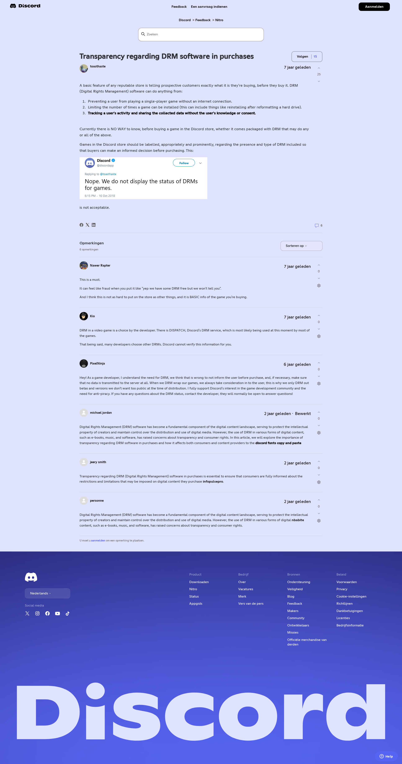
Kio (92, 316)
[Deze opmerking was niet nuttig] (318, 278)
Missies (292, 632)
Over (242, 582)
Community (295, 618)
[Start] (25, 7)
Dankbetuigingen (349, 611)
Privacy (341, 589)
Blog (290, 596)
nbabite (298, 520)
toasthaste (98, 66)
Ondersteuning (298, 582)
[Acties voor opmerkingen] (318, 285)
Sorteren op (295, 245)
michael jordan (101, 412)
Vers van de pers (250, 603)
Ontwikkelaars (298, 625)
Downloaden (199, 582)
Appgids (195, 603)
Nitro (219, 20)
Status (194, 596)
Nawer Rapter (100, 265)
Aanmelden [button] (374, 6)
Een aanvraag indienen (209, 6)
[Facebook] (81, 225)
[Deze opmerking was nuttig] (318, 265)
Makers (292, 611)
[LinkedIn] (93, 225)
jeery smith (98, 462)
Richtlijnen (344, 603)
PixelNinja (97, 363)
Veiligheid (295, 589)
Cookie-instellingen (351, 596)
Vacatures (245, 589)
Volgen (302, 56)
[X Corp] (87, 225)
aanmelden (98, 540)
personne (97, 500)
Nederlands (39, 593)
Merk (242, 596)
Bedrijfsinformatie (350, 625)
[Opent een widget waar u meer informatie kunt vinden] (386, 756)
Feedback (179, 6)
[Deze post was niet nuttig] (318, 81)
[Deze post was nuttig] (318, 68)
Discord (185, 20)
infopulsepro (212, 481)
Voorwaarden (346, 582)
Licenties (343, 618)
